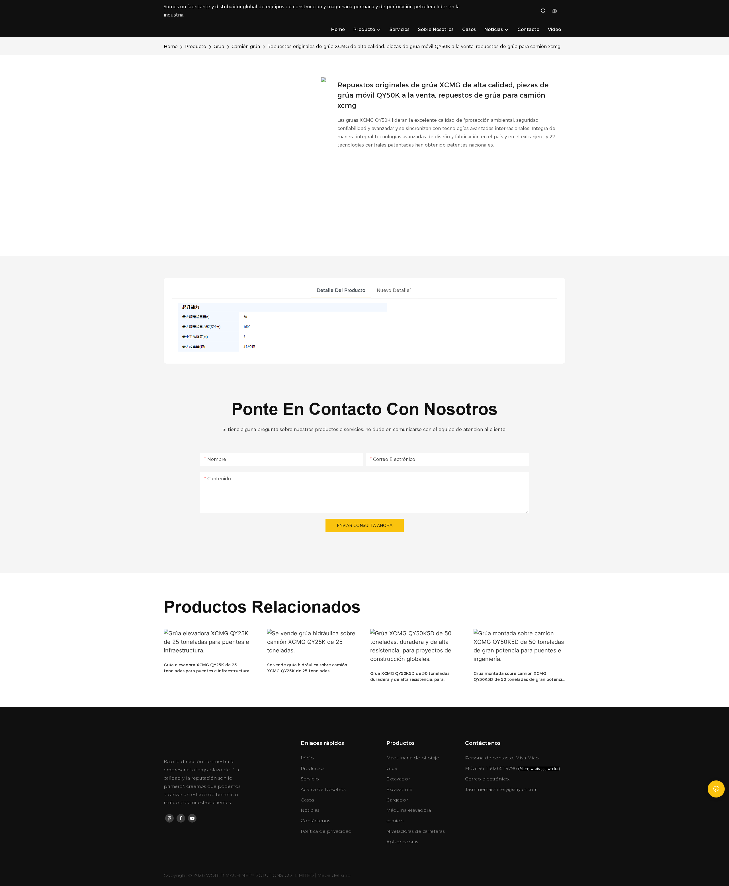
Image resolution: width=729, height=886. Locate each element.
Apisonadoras (402, 841)
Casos (307, 800)
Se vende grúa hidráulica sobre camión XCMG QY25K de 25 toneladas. (307, 667)
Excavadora (399, 789)
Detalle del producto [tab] (341, 290)
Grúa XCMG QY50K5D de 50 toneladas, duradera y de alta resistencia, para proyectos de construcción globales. (410, 677)
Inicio (307, 758)
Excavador (398, 779)
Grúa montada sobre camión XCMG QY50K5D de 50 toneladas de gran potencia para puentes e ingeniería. (519, 677)
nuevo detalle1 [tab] (394, 290)
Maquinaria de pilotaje (412, 758)
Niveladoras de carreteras (415, 831)
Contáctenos (315, 820)
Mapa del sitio (334, 875)
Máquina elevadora (408, 810)
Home (171, 46)
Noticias (310, 810)
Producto (195, 46)
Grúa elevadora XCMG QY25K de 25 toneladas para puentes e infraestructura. (207, 667)
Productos (312, 768)
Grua (219, 46)
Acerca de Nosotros (323, 789)
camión (395, 820)
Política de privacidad (326, 831)
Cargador (397, 800)
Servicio (310, 779)
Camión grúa (246, 46)
